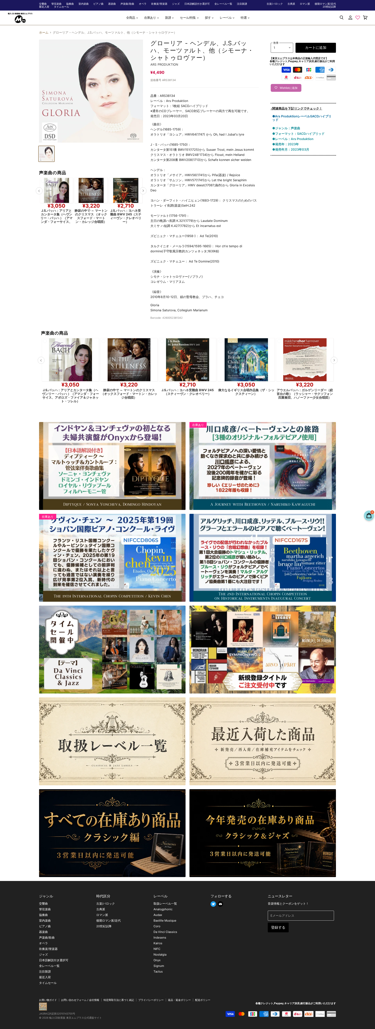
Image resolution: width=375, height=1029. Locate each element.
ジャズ (176, 3)
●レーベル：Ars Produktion (292, 139)
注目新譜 (242, 3)
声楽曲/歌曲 (127, 3)
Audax (158, 915)
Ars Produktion (164, 64)
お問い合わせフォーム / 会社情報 (80, 999)
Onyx (157, 960)
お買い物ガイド (48, 999)
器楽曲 (112, 3)
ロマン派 (305, 3)
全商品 (131, 18)
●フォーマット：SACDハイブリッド (298, 134)
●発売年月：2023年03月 (290, 149)
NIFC (157, 949)
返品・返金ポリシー (179, 999)
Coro (157, 926)
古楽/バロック (275, 3)
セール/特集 (188, 18)
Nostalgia (160, 954)
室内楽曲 (84, 3)
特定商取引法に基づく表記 (119, 999)
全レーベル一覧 (223, 3)
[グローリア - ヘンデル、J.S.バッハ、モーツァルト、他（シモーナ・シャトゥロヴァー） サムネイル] (46, 154)
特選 (244, 18)
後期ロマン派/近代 (325, 3)
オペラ (142, 3)
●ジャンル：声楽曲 (286, 128)
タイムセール (61, 6)
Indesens (160, 937)
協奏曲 (70, 3)
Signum (159, 966)
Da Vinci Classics (165, 932)
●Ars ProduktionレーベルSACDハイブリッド (301, 118)
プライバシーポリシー (151, 999)
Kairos (158, 943)
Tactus (158, 971)
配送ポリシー (202, 999)
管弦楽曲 (56, 3)
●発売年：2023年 (285, 144)
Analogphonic (163, 909)
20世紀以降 (329, 6)
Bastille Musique (165, 920)
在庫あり (150, 18)
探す (208, 18)
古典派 (291, 3)
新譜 (168, 18)
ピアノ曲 (98, 3)
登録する (278, 927)
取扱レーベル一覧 (165, 903)
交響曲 (43, 3)
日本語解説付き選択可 (197, 3)
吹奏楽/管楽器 (159, 3)
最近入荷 (44, 6)
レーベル (226, 18)
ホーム (43, 32)
